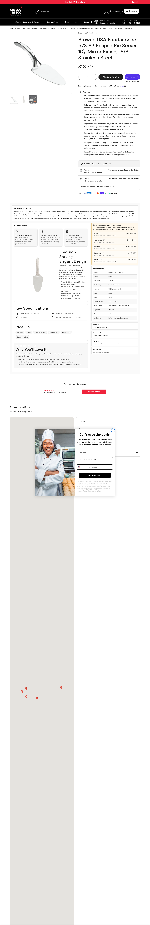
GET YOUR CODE (94, 475)
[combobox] (80, 467)
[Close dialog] (113, 430)
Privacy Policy (92, 491)
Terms (99, 491)
